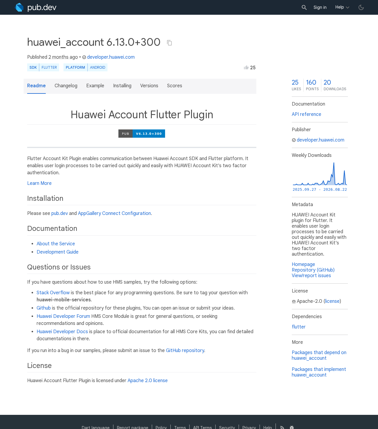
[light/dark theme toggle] (361, 7)
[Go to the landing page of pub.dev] (35, 7)
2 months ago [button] (63, 57)
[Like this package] (246, 67)
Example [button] (95, 86)
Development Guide (58, 252)
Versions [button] (149, 86)
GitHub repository (185, 351)
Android (97, 67)
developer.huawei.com (111, 57)
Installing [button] (122, 86)
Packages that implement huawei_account (319, 372)
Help (339, 7)
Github (44, 308)
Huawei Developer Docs (62, 332)
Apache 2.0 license (148, 381)
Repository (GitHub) (313, 270)
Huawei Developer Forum (63, 316)
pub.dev (59, 213)
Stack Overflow (53, 293)
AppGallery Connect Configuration (114, 213)
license (332, 301)
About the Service (56, 244)
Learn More (39, 183)
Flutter (49, 67)
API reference (306, 114)
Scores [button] (174, 86)
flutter (299, 327)
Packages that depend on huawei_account (319, 355)
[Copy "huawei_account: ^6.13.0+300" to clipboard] (169, 43)
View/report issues (311, 276)
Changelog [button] (66, 86)
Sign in (320, 7)
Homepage (303, 264)
